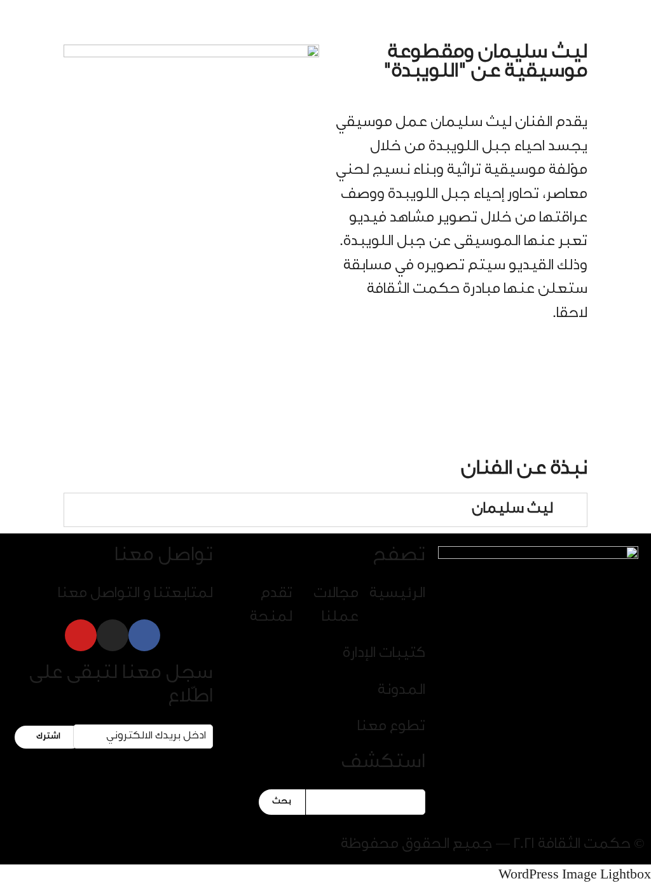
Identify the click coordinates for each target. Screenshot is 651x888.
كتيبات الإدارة (384, 654)
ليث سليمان (512, 510)
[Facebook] (144, 635)
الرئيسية (397, 595)
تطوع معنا (391, 728)
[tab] (325, 509)
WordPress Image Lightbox (574, 876)
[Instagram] (112, 635)
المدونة (401, 691)
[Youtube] (81, 635)
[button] (178, 23)
